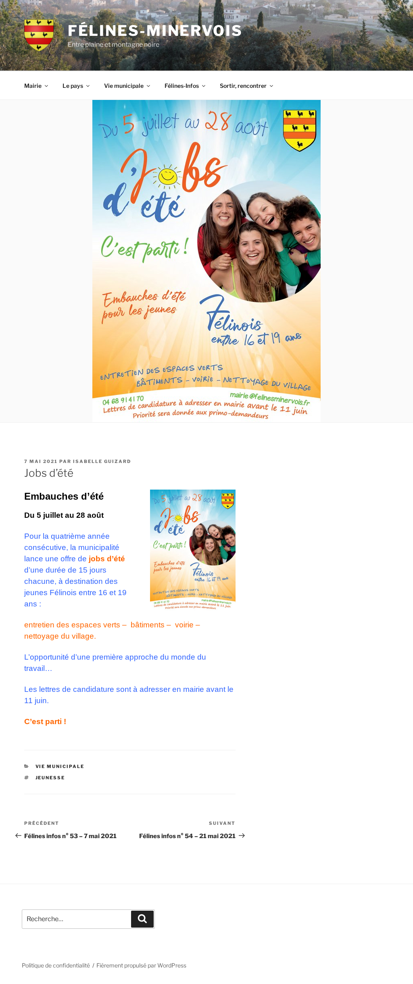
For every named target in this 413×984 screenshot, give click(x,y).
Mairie (33, 85)
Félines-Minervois (155, 30)
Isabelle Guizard (102, 461)
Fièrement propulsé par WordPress (141, 965)
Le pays (73, 85)
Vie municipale (124, 85)
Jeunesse (50, 778)
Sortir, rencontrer (243, 85)
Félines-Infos (182, 85)
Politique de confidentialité (56, 965)
